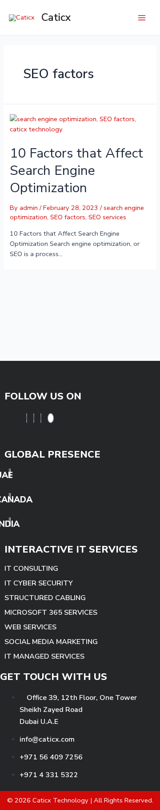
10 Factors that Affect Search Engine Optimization (76, 170)
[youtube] (51, 418)
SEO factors (67, 217)
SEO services (107, 217)
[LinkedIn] (33, 418)
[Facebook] (26, 418)
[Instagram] (40, 418)
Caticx (56, 17)
